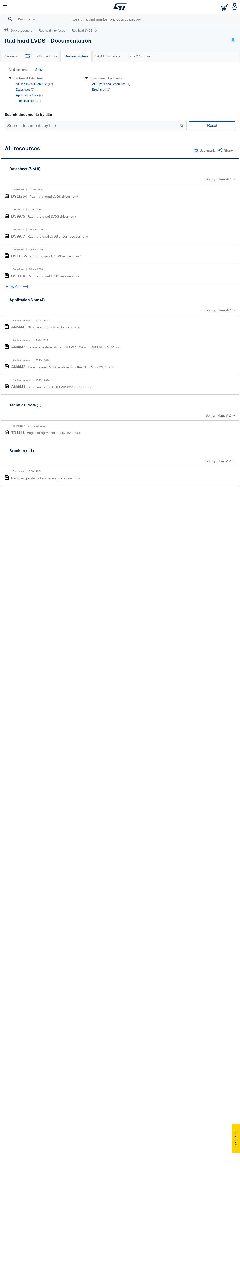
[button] (5, 6)
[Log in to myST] (235, 7)
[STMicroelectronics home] (120, 6)
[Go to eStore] (225, 7)
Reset (212, 125)
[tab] (11, 56)
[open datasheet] (7, 196)
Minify (38, 69)
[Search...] (10, 19)
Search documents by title (28, 115)
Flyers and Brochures (106, 78)
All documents (18, 69)
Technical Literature (28, 78)
